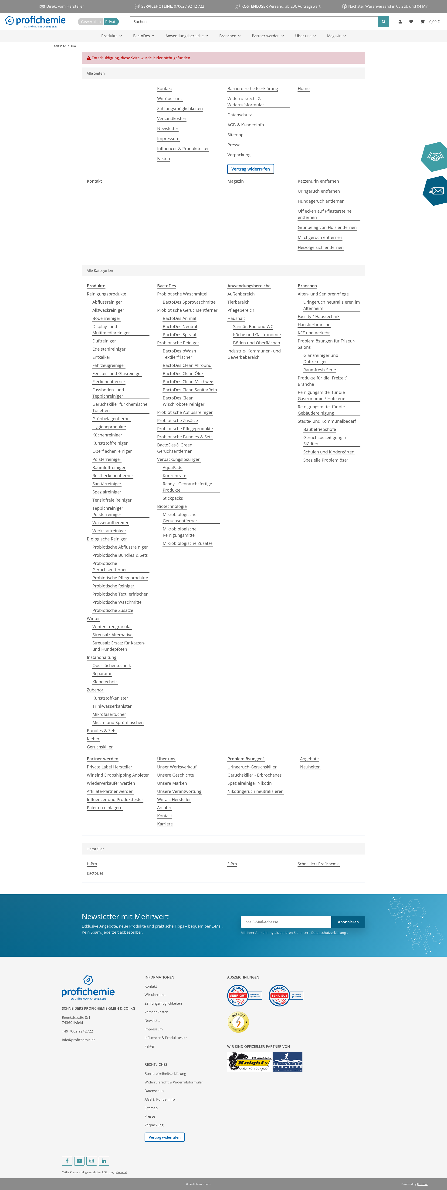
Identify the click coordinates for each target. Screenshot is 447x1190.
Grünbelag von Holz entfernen (327, 227)
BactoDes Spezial (179, 334)
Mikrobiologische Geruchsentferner (180, 517)
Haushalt (236, 318)
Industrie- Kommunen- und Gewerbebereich (254, 354)
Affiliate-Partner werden (110, 791)
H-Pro (92, 863)
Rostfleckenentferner (112, 475)
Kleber (93, 738)
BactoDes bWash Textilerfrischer (179, 354)
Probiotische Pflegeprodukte (120, 577)
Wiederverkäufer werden (111, 783)
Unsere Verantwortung (179, 791)
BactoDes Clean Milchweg (188, 381)
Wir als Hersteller (174, 799)
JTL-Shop (422, 1184)
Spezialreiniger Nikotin (249, 783)
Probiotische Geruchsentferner (109, 566)
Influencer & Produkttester (183, 148)
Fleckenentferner (108, 381)
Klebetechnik (105, 681)
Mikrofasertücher (109, 714)
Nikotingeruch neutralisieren (255, 791)
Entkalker (101, 357)
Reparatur (102, 673)
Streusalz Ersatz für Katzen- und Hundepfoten (118, 646)
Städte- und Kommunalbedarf (327, 421)
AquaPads (172, 467)
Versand (121, 1172)
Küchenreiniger (107, 435)
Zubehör (95, 690)
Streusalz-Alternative (112, 634)
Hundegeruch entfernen (321, 201)
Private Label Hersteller (109, 767)
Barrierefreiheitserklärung (252, 88)
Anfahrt (164, 807)
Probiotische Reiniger (113, 586)
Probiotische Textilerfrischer (120, 594)
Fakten (163, 158)
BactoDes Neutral (180, 326)
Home (304, 88)
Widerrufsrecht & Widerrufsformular (245, 101)
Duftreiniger (104, 341)
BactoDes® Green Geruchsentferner (174, 448)
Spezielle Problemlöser (325, 460)
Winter (93, 618)
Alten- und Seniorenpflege (323, 294)
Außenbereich (241, 294)
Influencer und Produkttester (115, 799)
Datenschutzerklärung (329, 932)
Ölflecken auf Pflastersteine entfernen (325, 214)
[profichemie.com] (35, 22)
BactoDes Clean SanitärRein (190, 389)
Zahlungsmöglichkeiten (180, 108)
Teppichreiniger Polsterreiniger (107, 511)
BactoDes (95, 873)
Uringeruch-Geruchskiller (252, 767)
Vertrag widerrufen (250, 169)
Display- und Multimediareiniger (111, 329)
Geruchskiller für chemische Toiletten (119, 407)
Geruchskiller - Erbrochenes (254, 775)
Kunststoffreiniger (110, 443)
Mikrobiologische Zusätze (188, 543)
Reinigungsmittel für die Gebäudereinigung (321, 410)
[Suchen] (383, 21)
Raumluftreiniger (108, 467)
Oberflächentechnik (111, 665)
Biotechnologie (172, 506)
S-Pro (232, 863)
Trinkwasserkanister (112, 706)
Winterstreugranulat (112, 626)
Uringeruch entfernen (319, 191)
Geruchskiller (100, 747)
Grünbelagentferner (111, 418)
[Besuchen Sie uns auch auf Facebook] (67, 1161)
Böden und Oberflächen (256, 342)
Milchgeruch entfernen (320, 237)
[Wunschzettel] (411, 21)
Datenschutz (239, 114)
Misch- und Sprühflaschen (118, 722)
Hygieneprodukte (109, 426)
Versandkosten (171, 118)
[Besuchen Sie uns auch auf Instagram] (91, 1161)
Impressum (168, 138)
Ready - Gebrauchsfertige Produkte (187, 487)
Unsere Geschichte (175, 775)
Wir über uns (170, 98)
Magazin (235, 181)
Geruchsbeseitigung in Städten (325, 440)
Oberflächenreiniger (112, 451)
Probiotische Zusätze (112, 610)
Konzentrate (174, 475)
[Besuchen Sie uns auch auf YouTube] (79, 1161)
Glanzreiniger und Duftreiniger (320, 358)
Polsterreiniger (106, 459)
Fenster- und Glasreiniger (117, 373)
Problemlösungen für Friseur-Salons (327, 344)
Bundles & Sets (101, 730)
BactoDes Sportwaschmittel (190, 302)
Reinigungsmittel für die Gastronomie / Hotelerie (321, 395)
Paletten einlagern (104, 807)
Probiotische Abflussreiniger (120, 547)
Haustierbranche (314, 324)
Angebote (309, 758)
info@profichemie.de (78, 1039)
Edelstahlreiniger (108, 349)
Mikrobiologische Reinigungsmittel (179, 532)
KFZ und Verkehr (314, 332)
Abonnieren (348, 922)
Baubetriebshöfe (319, 429)
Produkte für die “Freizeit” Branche (322, 381)
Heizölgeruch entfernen (321, 247)
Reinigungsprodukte (106, 294)
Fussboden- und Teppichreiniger (108, 393)
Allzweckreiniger (108, 310)
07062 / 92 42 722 (188, 6)
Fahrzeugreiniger (108, 365)
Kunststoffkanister (110, 698)
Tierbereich (238, 302)
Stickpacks (173, 498)
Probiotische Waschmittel (117, 602)
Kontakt (164, 88)
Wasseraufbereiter (110, 522)
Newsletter (167, 128)
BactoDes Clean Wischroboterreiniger (183, 401)
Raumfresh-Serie (319, 369)
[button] (400, 21)
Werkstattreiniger (109, 530)
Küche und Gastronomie (257, 334)
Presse (233, 144)
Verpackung (239, 155)
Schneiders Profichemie (318, 863)
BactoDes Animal (179, 318)
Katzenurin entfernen (318, 181)
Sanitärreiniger (106, 483)
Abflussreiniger (107, 302)
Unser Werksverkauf (176, 767)
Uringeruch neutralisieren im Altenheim (331, 305)
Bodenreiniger (106, 318)
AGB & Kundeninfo (245, 124)
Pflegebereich (240, 310)
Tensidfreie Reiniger (112, 500)
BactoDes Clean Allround (187, 365)
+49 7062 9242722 (77, 1031)
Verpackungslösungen (178, 459)
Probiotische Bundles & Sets (120, 555)
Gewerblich (91, 21)
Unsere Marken (172, 783)
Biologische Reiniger (107, 539)
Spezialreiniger (106, 492)
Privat (110, 21)
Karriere (165, 824)
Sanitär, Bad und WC (253, 326)
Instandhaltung (101, 657)
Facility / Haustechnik (318, 316)
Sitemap (235, 134)
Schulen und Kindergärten (328, 452)
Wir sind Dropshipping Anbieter (118, 775)
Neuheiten (310, 767)
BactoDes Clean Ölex (183, 373)
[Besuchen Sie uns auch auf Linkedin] (104, 1161)
